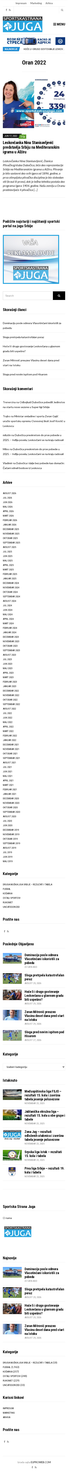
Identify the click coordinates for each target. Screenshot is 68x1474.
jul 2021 (7, 767)
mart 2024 (8, 623)
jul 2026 (7, 497)
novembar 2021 (11, 749)
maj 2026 (7, 506)
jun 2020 (7, 825)
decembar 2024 (11, 583)
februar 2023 (10, 681)
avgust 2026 (9, 493)
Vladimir (7, 463)
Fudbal (7, 889)
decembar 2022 (11, 690)
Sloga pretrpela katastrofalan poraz (23, 337)
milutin (7, 435)
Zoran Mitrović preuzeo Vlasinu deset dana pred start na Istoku (44, 1016)
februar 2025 (10, 574)
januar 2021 (9, 794)
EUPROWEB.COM (41, 1462)
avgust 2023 (9, 654)
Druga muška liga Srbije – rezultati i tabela (27, 884)
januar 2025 (9, 578)
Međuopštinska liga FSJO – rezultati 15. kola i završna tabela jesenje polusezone (43, 1095)
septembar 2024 (11, 596)
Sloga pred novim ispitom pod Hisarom (25, 374)
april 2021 (8, 780)
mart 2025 (8, 569)
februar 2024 (10, 627)
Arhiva (49, 3)
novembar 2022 (11, 695)
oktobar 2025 (10, 538)
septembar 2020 (11, 811)
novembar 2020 (11, 803)
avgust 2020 (9, 816)
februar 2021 (10, 789)
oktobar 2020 (10, 807)
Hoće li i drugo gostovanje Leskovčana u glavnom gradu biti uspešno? (44, 995)
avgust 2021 (9, 762)
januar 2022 (9, 740)
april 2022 (8, 726)
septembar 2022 (11, 704)
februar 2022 (10, 735)
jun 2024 (7, 610)
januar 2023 (9, 686)
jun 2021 (7, 771)
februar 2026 (10, 520)
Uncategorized (11, 906)
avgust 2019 (9, 847)
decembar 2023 (11, 636)
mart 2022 (8, 731)
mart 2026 (8, 515)
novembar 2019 (11, 834)
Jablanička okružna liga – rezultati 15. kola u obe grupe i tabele (45, 1115)
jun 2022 (7, 717)
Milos (6, 449)
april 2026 (8, 511)
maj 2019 (7, 861)
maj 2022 (7, 722)
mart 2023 (8, 677)
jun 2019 (7, 856)
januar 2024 (9, 632)
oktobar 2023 (10, 645)
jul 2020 (7, 820)
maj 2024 (7, 614)
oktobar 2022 (10, 699)
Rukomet (8, 902)
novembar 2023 (11, 641)
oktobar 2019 (10, 838)
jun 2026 (7, 502)
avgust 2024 (9, 601)
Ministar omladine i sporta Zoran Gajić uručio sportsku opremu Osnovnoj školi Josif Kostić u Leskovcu (34, 421)
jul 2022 (7, 713)
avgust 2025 (9, 547)
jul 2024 (7, 605)
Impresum (21, 3)
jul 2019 (7, 852)
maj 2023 (7, 668)
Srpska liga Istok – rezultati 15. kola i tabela (43, 1154)
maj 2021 (7, 776)
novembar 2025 (11, 533)
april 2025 (8, 565)
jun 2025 (7, 556)
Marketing (36, 3)
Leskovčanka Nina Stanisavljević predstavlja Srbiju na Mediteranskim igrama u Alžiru (31, 147)
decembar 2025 (11, 529)
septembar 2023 (11, 650)
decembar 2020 (11, 798)
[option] (44, 49)
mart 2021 (8, 785)
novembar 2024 (11, 587)
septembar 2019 (11, 843)
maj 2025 (7, 560)
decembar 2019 (11, 829)
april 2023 (8, 672)
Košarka (7, 893)
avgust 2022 (9, 708)
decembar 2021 (11, 744)
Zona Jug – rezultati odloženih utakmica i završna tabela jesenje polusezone (44, 1135)
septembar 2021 (11, 758)
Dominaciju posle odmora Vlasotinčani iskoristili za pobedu (42, 959)
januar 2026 (9, 524)
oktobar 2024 (10, 592)
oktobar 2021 (10, 753)
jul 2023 (7, 659)
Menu (60, 24)
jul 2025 (7, 551)
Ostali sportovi (11, 898)
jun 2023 (7, 663)
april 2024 (8, 619)
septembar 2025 (11, 542)
